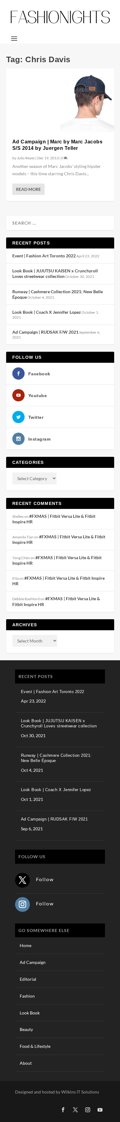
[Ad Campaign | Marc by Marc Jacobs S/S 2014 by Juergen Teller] (60, 100)
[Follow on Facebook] (63, 1110)
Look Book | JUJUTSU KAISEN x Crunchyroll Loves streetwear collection (55, 273)
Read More (28, 189)
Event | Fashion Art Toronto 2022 (44, 255)
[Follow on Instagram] (22, 904)
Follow (45, 879)
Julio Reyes (26, 158)
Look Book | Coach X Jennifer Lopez (46, 312)
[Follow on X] (22, 880)
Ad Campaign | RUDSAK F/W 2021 (45, 332)
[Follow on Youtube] (100, 1110)
